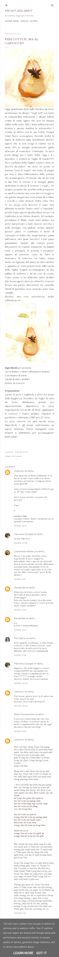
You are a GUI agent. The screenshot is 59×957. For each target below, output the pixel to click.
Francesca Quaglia (23, 534)
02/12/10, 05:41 (20, 526)
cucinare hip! (20, 516)
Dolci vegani (16, 456)
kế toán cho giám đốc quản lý (28, 798)
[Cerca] (52, 5)
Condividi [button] (9, 452)
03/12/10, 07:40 (21, 683)
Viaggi (24, 21)
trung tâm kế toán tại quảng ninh (30, 817)
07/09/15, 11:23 (20, 913)
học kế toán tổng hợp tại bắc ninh (31, 803)
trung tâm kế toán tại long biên (29, 825)
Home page (12, 21)
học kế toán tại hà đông (26, 806)
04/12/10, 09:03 (21, 706)
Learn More (23, 953)
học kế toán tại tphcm (25, 814)
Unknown (19, 471)
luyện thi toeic (21, 830)
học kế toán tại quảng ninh (27, 801)
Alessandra (19, 587)
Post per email (21, 452)
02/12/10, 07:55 (20, 543)
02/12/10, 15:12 (20, 579)
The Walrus (20, 638)
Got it (41, 953)
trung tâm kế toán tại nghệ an (29, 833)
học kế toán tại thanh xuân (27, 819)
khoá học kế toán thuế (25, 822)
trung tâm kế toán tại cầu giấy (29, 836)
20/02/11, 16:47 (20, 731)
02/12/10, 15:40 (20, 610)
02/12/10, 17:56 (20, 655)
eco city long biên (23, 809)
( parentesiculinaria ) (24, 551)
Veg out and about (18, 10)
